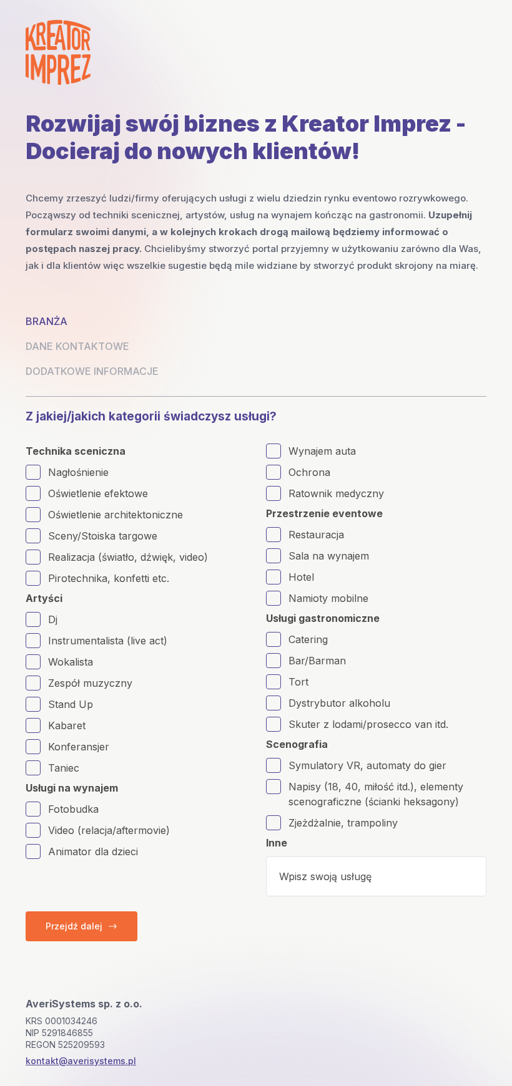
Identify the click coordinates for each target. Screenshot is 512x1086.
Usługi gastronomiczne (323, 618)
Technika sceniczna (76, 451)
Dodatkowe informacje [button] (92, 371)
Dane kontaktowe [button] (77, 346)
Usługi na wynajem (72, 788)
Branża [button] (46, 321)
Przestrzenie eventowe (324, 513)
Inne (276, 842)
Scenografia (297, 744)
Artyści (44, 598)
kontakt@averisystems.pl (81, 1060)
